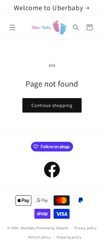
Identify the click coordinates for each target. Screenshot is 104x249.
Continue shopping (52, 105)
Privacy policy (85, 228)
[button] (12, 27)
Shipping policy (69, 237)
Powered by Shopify (52, 228)
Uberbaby (27, 228)
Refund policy (39, 237)
